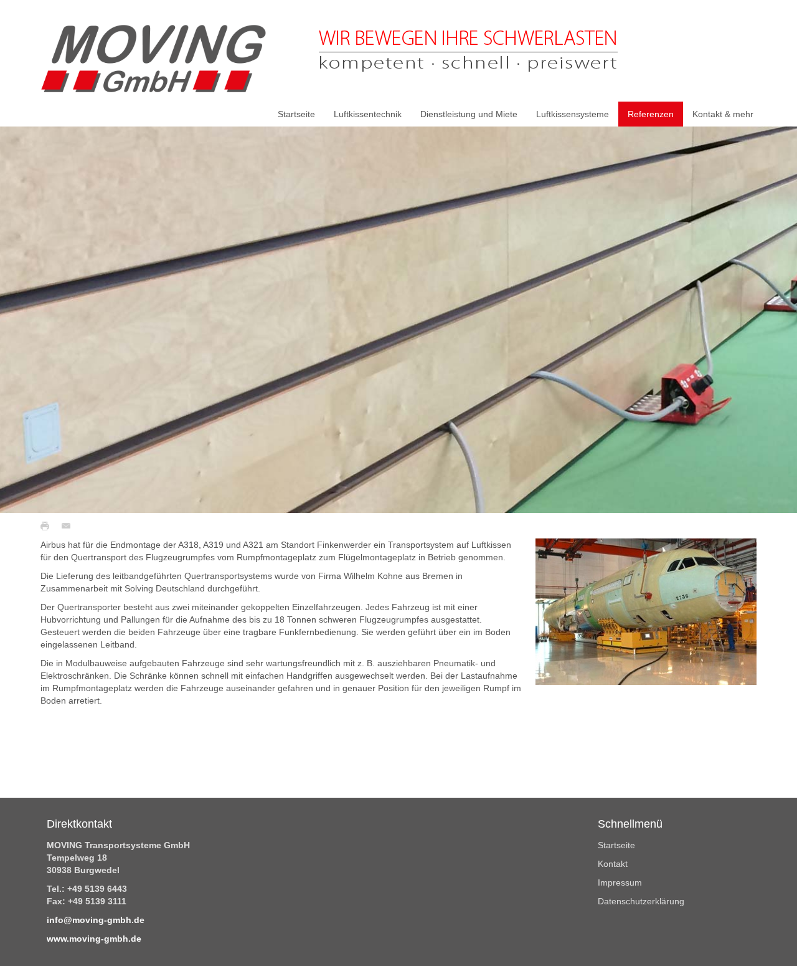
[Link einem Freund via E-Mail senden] (69, 525)
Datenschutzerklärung (641, 901)
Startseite (616, 845)
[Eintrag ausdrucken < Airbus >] (47, 525)
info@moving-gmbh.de (95, 920)
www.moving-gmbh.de (94, 939)
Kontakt (613, 864)
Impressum (620, 882)
